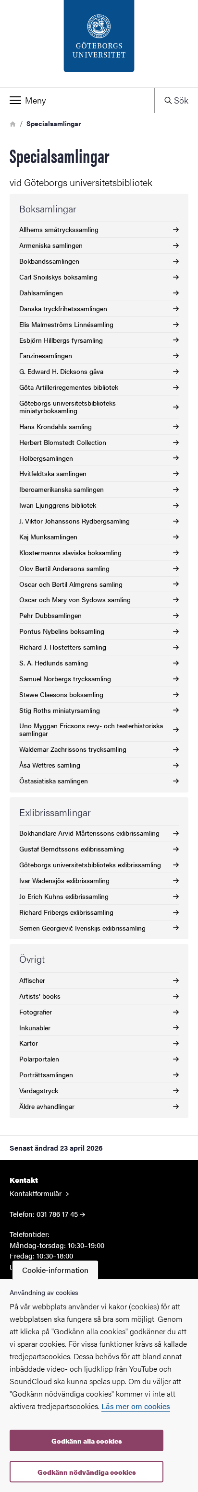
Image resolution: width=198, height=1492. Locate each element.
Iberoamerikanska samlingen (61, 489)
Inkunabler (34, 1027)
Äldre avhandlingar (46, 1106)
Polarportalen (39, 1058)
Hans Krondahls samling (55, 426)
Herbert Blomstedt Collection (62, 442)
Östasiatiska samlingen (53, 780)
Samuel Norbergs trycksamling (65, 678)
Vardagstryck (38, 1090)
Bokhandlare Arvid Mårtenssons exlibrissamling (89, 833)
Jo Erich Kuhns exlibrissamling (64, 896)
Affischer (32, 980)
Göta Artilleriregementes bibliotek (68, 387)
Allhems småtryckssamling (59, 229)
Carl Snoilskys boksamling (58, 276)
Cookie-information (55, 1269)
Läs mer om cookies (135, 1405)
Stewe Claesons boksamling (61, 694)
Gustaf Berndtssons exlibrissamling (71, 848)
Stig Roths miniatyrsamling (59, 710)
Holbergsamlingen (46, 458)
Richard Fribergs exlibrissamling (66, 912)
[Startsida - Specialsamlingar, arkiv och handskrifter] (99, 43)
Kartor (28, 1043)
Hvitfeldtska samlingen (53, 473)
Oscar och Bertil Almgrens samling (71, 584)
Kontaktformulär (36, 1193)
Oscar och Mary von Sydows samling (75, 599)
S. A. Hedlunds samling (53, 662)
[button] (77, 100)
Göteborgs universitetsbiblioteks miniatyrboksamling (67, 406)
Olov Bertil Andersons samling (64, 568)
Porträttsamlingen (46, 1074)
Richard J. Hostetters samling (62, 647)
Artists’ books (40, 996)
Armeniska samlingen (51, 245)
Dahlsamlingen (41, 292)
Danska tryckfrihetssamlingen (63, 308)
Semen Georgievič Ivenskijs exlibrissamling (82, 927)
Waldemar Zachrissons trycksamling (72, 749)
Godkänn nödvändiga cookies (86, 1472)
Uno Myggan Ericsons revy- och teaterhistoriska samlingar (91, 729)
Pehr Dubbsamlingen (50, 615)
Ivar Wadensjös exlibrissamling (64, 880)
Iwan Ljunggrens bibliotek (57, 505)
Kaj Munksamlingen (48, 536)
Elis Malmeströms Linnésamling (66, 324)
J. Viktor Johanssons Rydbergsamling (74, 520)
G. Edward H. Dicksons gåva (61, 371)
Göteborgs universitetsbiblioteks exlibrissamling (90, 864)
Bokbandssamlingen (49, 261)
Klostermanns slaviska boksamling (70, 552)
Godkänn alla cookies (86, 1440)
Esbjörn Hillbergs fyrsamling (61, 340)
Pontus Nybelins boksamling (61, 631)
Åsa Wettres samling (49, 764)
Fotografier (35, 1011)
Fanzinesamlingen (45, 355)
